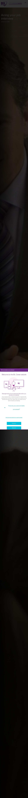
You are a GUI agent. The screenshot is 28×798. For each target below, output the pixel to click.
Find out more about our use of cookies (14, 417)
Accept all (14, 423)
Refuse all (14, 427)
